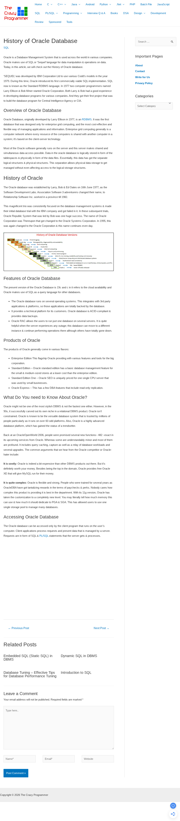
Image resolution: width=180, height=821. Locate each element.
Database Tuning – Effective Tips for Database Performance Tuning (30, 674)
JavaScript (163, 4)
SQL (37, 13)
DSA (126, 13)
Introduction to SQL (76, 672)
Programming (71, 13)
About (139, 65)
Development (158, 13)
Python (104, 4)
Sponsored (55, 21)
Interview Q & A (96, 13)
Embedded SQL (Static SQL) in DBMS (28, 657)
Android (90, 4)
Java (74, 4)
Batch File (146, 4)
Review (39, 21)
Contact (140, 71)
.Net (118, 4)
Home (38, 4)
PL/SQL (49, 13)
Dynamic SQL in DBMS (79, 656)
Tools (69, 21)
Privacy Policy (144, 83)
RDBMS (87, 119)
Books (114, 13)
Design (138, 13)
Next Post (101, 628)
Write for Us (142, 77)
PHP (132, 4)
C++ (60, 4)
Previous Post (18, 628)
